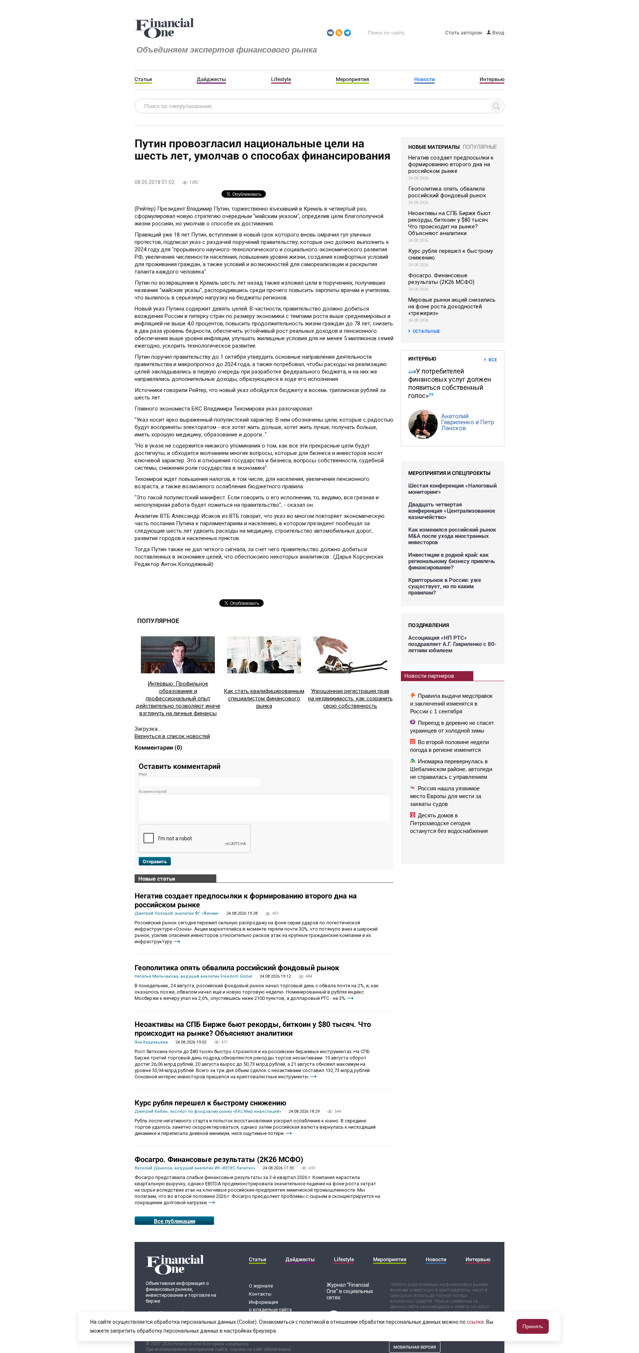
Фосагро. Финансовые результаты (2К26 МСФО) (219, 1159)
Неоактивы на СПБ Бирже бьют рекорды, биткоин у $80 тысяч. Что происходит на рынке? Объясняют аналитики (253, 1028)
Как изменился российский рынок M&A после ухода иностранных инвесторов (452, 535)
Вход (497, 32)
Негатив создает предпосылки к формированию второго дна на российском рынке (246, 900)
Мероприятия (352, 79)
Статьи (143, 79)
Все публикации (174, 1221)
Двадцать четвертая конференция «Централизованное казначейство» (451, 510)
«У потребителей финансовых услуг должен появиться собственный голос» (449, 383)
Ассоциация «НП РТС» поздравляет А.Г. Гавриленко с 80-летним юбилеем (452, 643)
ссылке (475, 1322)
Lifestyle (281, 79)
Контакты (260, 1294)
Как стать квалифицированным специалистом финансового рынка (264, 698)
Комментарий (153, 791)
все (492, 359)
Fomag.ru (164, 28)
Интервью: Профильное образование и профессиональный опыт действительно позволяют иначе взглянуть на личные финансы (178, 698)
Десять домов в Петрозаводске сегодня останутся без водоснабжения (449, 823)
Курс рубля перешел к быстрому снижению (210, 1102)
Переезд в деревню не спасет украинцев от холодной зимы (452, 727)
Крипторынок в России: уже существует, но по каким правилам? (444, 586)
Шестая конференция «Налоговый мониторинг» (452, 488)
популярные (480, 147)
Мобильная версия (414, 1347)
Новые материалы (434, 146)
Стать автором (463, 32)
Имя (143, 774)
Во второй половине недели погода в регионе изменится (449, 746)
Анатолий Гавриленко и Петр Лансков (467, 422)
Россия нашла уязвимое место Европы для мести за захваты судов (445, 796)
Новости (424, 79)
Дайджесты (211, 79)
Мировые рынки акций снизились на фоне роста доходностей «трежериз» (452, 307)
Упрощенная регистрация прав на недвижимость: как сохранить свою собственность (350, 698)
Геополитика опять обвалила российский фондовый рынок (237, 967)
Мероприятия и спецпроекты (449, 473)
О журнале (261, 1286)
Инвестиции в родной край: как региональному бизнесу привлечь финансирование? (451, 561)
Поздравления (428, 625)
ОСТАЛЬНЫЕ (426, 331)
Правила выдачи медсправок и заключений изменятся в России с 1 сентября (451, 703)
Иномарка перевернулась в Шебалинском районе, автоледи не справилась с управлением (451, 769)
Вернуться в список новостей (172, 736)
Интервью (492, 79)
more (177, 941)
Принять (533, 1326)
